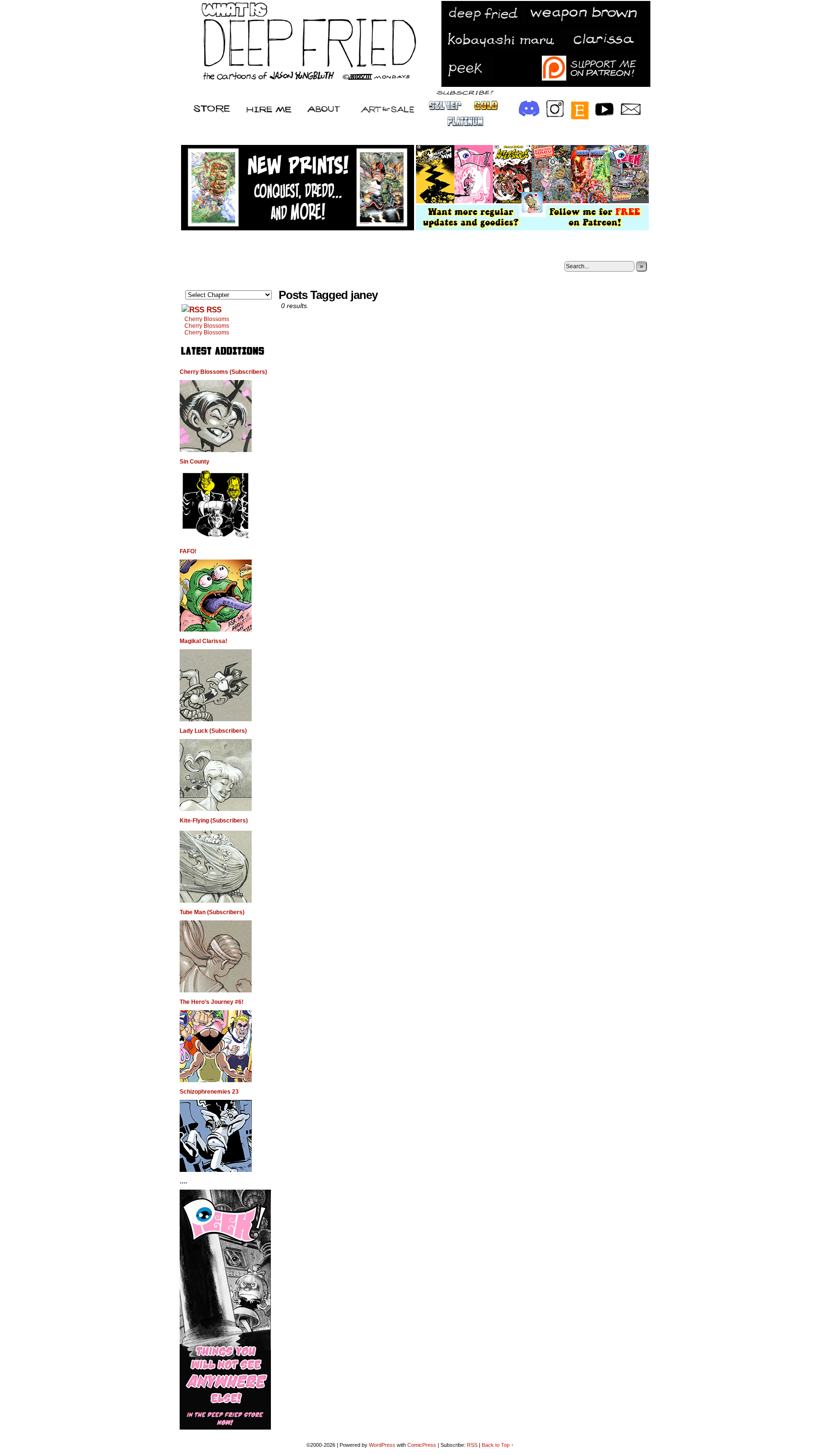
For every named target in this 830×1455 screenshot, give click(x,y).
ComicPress (421, 1445)
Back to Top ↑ (498, 1445)
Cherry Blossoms (206, 319)
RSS (214, 310)
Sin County (194, 461)
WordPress (382, 1445)
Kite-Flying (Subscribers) (214, 820)
